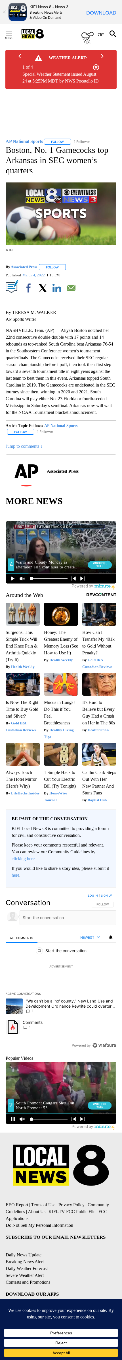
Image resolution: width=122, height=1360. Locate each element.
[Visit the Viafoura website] (104, 1045)
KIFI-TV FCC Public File (72, 1211)
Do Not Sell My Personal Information (39, 1225)
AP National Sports (60, 426)
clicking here (23, 858)
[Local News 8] (40, 34)
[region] (61, 972)
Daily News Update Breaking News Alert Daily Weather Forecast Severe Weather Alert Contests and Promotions (28, 1268)
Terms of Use (43, 1204)
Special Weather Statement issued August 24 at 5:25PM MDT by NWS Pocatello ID (60, 77)
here (15, 875)
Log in (93, 895)
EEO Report (17, 1204)
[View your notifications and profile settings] (110, 937)
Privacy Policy (71, 1204)
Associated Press (24, 267)
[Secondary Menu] (13, 34)
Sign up (106, 895)
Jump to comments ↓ (24, 446)
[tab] (21, 937)
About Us (36, 1211)
